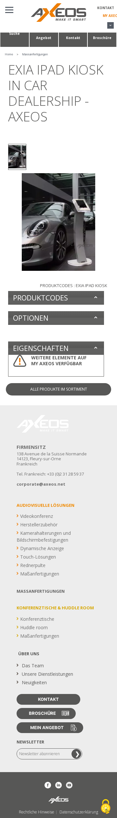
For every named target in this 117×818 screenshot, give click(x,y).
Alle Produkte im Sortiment (58, 389)
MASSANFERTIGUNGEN (41, 591)
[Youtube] (69, 785)
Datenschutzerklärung (78, 812)
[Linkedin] (58, 785)
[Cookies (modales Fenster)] (105, 807)
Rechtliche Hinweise (36, 812)
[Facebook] (48, 785)
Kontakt (105, 8)
